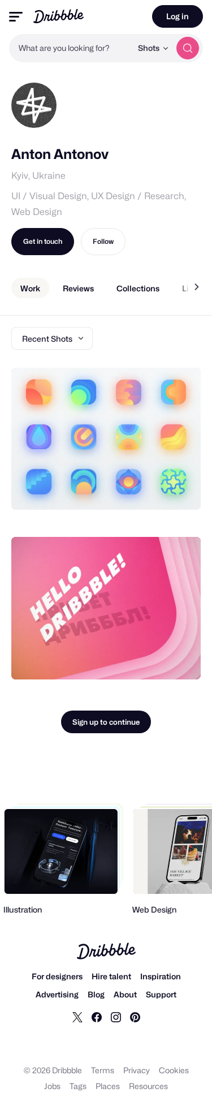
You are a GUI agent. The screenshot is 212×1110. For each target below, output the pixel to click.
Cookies (174, 1070)
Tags (78, 1086)
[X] (77, 1017)
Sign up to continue (106, 721)
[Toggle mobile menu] (16, 16)
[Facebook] (97, 1017)
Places (108, 1086)
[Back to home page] (58, 16)
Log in (177, 16)
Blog (96, 994)
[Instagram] (116, 1017)
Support (161, 994)
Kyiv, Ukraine (38, 175)
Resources (148, 1086)
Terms (102, 1070)
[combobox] (70, 48)
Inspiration (160, 976)
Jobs (52, 1086)
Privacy (136, 1070)
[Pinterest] (135, 1017)
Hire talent (111, 976)
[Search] (187, 48)
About (125, 994)
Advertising (57, 994)
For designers (57, 976)
